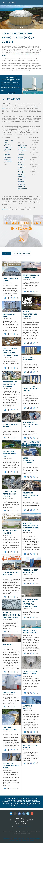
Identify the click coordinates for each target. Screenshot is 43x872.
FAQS (28, 831)
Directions (18, 831)
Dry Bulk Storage (8, 147)
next (42, 18)
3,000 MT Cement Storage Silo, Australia (10, 384)
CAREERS (11, 831)
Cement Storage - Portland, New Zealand (11, 494)
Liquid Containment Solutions (28, 460)
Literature (6, 258)
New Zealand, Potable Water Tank (9, 454)
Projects (26, 253)
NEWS (23, 831)
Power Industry (7, 145)
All (6, 253)
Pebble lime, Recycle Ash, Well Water (11, 765)
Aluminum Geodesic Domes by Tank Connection (11, 615)
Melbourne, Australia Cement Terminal (31, 495)
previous (1, 18)
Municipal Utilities (8, 161)
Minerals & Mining (8, 140)
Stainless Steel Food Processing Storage (30, 424)
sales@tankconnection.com (23, 827)
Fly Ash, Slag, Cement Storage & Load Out (31, 388)
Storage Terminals (22, 145)
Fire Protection (7, 157)
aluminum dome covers (17, 54)
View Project (11, 93)
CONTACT (5, 831)
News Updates (17, 253)
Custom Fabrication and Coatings (30, 314)
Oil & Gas (6, 152)
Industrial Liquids (8, 159)
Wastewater (8, 645)
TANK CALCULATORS (35, 831)
